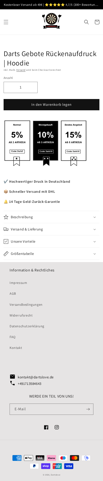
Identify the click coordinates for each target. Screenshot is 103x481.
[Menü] (6, 22)
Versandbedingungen (26, 304)
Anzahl (8, 78)
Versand (20, 69)
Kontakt (16, 348)
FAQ (13, 337)
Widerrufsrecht (21, 315)
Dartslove (55, 474)
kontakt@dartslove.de (31, 377)
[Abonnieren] (88, 409)
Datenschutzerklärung (27, 326)
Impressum (18, 283)
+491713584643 (25, 383)
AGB (13, 293)
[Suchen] (86, 22)
